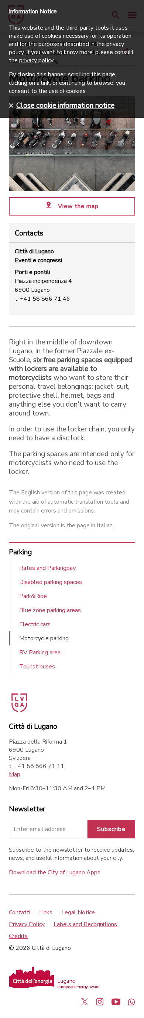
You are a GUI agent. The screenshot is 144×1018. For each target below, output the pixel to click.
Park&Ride (33, 596)
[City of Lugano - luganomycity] (84, 1001)
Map (14, 774)
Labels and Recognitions (85, 924)
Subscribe (111, 829)
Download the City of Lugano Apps (54, 872)
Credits (18, 936)
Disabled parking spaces (50, 582)
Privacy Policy (27, 924)
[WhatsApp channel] (131, 1002)
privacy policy (36, 60)
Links (45, 912)
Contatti (19, 912)
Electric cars (35, 624)
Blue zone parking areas (50, 610)
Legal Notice (78, 912)
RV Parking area (40, 652)
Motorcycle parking (44, 638)
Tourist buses (37, 666)
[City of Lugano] (18, 710)
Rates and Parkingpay (47, 568)
